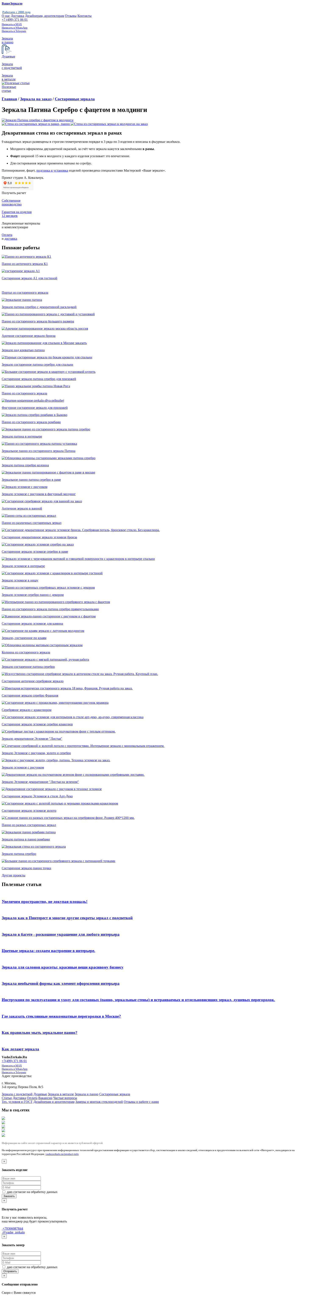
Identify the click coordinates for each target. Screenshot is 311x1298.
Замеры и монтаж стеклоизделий (99, 1102)
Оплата (7, 235)
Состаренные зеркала (75, 99)
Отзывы (71, 16)
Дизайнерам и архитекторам (53, 1102)
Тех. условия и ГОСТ (17, 1102)
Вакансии (45, 1098)
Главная (9, 99)
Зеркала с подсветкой (17, 1094)
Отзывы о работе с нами (141, 1102)
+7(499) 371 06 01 (14, 1061)
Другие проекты (13, 875)
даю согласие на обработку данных (32, 1192)
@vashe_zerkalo (13, 1232)
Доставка (17, 16)
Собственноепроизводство (12, 202)
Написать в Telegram (14, 31)
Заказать (9, 1196)
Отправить (10, 1271)
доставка (10, 238)
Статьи (7, 1098)
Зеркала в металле (61, 1094)
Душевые (40, 1094)
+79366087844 (12, 1228)
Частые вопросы (65, 1098)
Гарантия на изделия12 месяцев (17, 214)
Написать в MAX (12, 24)
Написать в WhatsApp (15, 27)
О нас (6, 16)
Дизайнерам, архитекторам (44, 16)
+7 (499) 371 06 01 (15, 19)
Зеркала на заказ (36, 99)
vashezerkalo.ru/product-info (62, 1154)
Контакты (84, 16)
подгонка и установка (52, 170)
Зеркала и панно (86, 1094)
